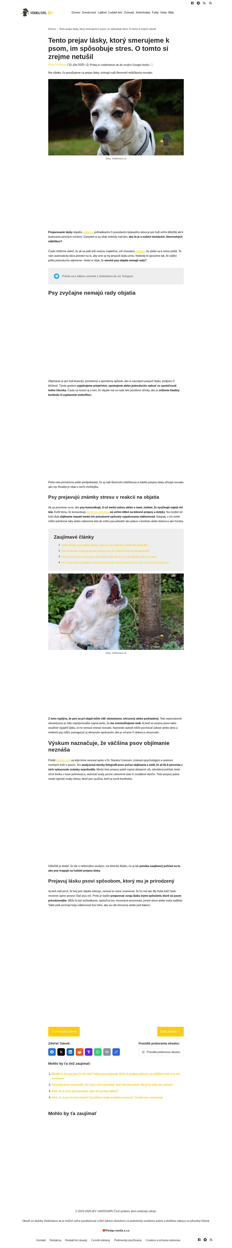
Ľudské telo (115, 12)
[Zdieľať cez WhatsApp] (98, 1052)
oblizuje (141, 251)
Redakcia (55, 1240)
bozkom (88, 232)
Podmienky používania (128, 1240)
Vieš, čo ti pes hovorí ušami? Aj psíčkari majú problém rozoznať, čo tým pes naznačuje (107, 1097)
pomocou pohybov (97, 512)
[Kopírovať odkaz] (116, 1052)
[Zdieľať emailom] (107, 1052)
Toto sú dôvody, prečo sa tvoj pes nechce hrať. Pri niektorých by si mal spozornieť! (105, 550)
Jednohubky (143, 12)
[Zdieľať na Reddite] (79, 1052)
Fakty (155, 12)
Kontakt (41, 1240)
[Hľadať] (210, 3)
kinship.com (63, 760)
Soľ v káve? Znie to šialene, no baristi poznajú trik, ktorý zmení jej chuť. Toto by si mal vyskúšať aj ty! (115, 562)
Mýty (171, 12)
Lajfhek (102, 12)
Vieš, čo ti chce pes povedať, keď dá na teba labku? (85, 1091)
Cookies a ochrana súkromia (163, 1240)
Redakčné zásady (76, 1240)
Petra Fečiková (57, 64)
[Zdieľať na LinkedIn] (70, 1052)
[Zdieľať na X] (61, 1052)
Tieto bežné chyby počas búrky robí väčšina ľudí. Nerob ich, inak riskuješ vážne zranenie (109, 556)
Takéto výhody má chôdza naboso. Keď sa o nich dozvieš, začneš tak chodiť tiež (104, 544)
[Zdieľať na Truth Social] (88, 1052)
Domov (76, 12)
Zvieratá (129, 12)
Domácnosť (89, 12)
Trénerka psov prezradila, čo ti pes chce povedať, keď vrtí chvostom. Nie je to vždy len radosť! (112, 1084)
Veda (163, 12)
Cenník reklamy (100, 1240)
